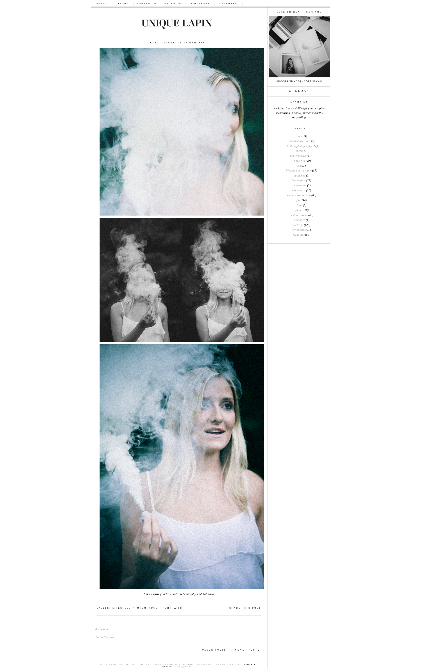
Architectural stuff (299, 141)
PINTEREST (200, 3)
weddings (299, 234)
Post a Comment (105, 637)
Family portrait (299, 155)
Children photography (299, 146)
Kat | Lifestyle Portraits (177, 42)
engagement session (299, 195)
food (299, 205)
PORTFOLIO (147, 3)
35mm (299, 136)
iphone (299, 210)
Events (299, 150)
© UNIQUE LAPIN (184, 667)
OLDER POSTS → (216, 650)
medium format (299, 215)
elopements (298, 190)
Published (299, 175)
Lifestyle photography (299, 170)
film (298, 200)
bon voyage (299, 180)
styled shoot (300, 229)
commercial (300, 185)
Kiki (299, 165)
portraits (298, 225)
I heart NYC (299, 160)
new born (299, 219)
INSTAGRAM (228, 3)
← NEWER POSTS (245, 650)
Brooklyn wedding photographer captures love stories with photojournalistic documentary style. (170, 665)
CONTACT (102, 3)
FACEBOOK (173, 3)
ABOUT (123, 3)
